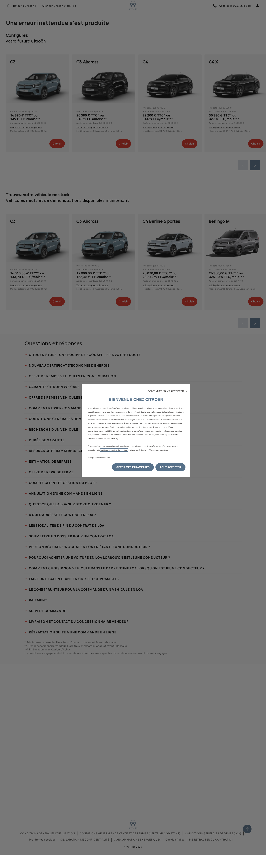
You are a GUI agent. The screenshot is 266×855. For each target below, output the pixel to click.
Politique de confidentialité (99, 458)
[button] (167, 391)
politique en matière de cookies (114, 450)
